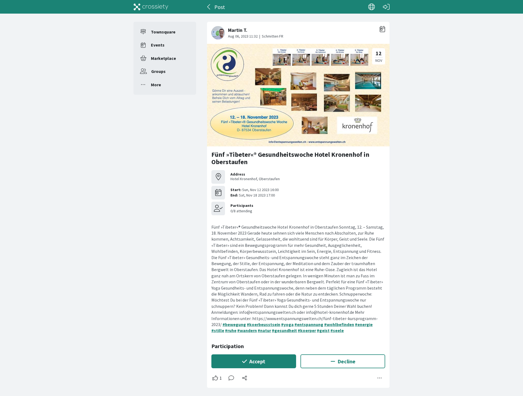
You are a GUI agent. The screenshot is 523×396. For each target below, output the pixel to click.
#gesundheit (284, 330)
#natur (264, 330)
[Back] (209, 7)
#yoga (287, 324)
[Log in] (386, 7)
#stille (217, 330)
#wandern (247, 330)
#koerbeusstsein (263, 324)
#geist (323, 330)
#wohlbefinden (339, 324)
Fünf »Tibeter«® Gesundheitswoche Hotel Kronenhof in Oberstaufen (290, 158)
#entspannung (308, 324)
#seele (337, 330)
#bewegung (234, 324)
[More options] (379, 378)
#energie (364, 324)
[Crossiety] (151, 7)
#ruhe (230, 330)
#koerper (307, 330)
